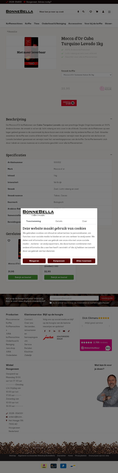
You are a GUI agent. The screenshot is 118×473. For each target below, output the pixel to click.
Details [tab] (59, 221)
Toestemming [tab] (33, 221)
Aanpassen (59, 261)
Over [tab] (84, 221)
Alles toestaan (83, 261)
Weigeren (34, 261)
